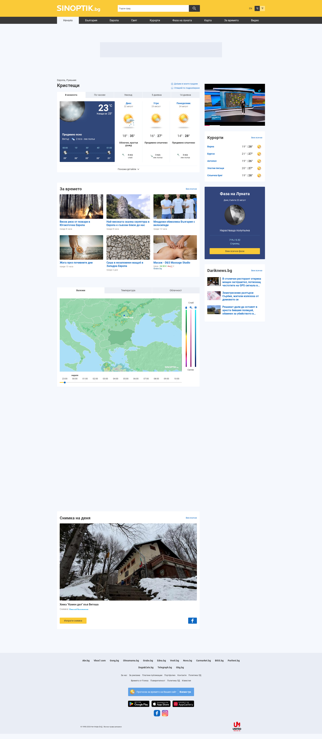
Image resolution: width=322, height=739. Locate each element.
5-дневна (157, 95)
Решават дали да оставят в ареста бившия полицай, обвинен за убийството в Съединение (239, 310)
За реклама (134, 675)
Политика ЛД (195, 675)
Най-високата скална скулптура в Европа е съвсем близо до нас (127, 223)
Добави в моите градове (186, 84)
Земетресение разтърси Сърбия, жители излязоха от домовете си (240, 296)
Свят (134, 20)
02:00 (95, 379)
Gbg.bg (180, 667)
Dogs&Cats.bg (145, 667)
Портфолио (169, 675)
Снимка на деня (75, 518)
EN (250, 8)
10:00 (176, 379)
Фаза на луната (182, 20)
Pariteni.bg (234, 660)
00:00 (74, 379)
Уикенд (128, 95)
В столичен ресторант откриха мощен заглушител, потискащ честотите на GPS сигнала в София (241, 282)
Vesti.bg (174, 660)
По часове (99, 95)
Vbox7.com (100, 660)
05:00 (125, 379)
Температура (128, 290)
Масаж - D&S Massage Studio (171, 262)
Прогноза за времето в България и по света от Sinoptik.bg (80, 8)
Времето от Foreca (139, 680)
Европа (114, 20)
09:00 (166, 379)
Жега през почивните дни (76, 262)
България (91, 20)
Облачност (176, 290)
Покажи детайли (127, 169)
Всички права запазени (113, 727)
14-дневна (185, 95)
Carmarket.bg (203, 660)
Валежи (80, 290)
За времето (231, 20)
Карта (208, 20)
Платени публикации (152, 675)
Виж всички (191, 189)
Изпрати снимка (73, 620)
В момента (71, 95)
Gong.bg (114, 660)
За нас (124, 675)
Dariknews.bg (219, 270)
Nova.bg (187, 660)
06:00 (136, 379)
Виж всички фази (234, 251)
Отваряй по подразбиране (187, 88)
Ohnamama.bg (131, 660)
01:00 (85, 379)
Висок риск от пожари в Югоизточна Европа (75, 223)
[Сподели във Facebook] (192, 621)
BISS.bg (219, 660)
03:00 (105, 379)
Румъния (71, 80)
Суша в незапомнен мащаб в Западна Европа (124, 264)
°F (262, 8)
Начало (68, 20)
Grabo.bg (148, 660)
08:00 (156, 379)
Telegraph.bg (165, 667)
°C (257, 8)
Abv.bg (86, 660)
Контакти (181, 675)
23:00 (64, 379)
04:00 (115, 379)
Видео (255, 20)
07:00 (146, 379)
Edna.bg (161, 660)
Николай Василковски (78, 609)
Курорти (155, 20)
